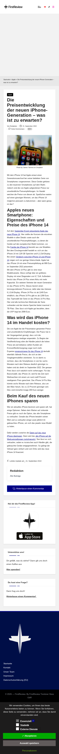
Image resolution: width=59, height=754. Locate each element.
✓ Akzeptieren (29, 736)
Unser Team (8, 672)
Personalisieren (29, 750)
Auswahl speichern (29, 743)
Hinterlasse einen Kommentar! (21, 596)
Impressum (8, 676)
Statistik (25, 725)
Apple (14, 79)
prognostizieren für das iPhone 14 (29, 351)
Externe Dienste (29, 729)
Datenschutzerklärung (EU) (15, 680)
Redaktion (16, 470)
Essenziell (26, 721)
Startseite (6, 79)
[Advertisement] (29, 45)
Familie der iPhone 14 (19, 247)
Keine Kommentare (17, 129)
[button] (15, 476)
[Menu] (39, 7)
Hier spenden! (13, 569)
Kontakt (6, 668)
